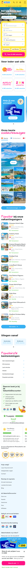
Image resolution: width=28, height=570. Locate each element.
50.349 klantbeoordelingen (17, 422)
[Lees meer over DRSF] (14, 409)
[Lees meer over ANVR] (4, 409)
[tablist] (13, 138)
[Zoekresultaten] (13, 2)
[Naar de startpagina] (6, 2)
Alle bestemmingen (12, 208)
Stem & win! (13, 118)
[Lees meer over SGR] (7, 409)
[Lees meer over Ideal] (11, 409)
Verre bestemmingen (8, 361)
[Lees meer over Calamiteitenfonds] (11, 526)
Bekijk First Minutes (8, 17)
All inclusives (6, 364)
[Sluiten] (24, 551)
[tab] (4, 138)
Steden (4, 370)
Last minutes (6, 367)
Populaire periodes (7, 377)
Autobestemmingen (8, 374)
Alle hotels (12, 326)
